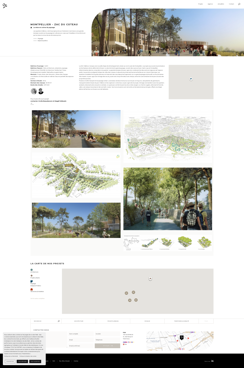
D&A (54, 361)
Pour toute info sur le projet (48, 100)
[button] (191, 79)
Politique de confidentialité (11, 356)
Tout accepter (35, 361)
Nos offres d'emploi (64, 361)
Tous (206, 321)
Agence (210, 4)
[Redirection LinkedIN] (212, 361)
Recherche (37, 321)
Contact (231, 4)
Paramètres (10, 361)
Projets (200, 4)
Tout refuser (22, 361)
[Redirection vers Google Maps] (180, 341)
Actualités (221, 4)
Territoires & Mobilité (181, 321)
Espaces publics (43, 40)
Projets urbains (113, 321)
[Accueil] (5, 6)
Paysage (40, 38)
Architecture (78, 321)
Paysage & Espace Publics (35, 284)
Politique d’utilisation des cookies (28, 356)
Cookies (76, 361)
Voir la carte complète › (37, 298)
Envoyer (106, 345)
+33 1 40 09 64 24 (128, 334)
